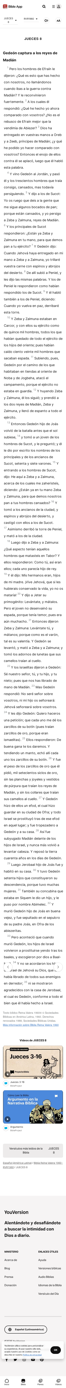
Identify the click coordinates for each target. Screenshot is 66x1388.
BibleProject (16, 1086)
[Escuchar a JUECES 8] (46, 20)
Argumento (20, 1126)
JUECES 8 (8, 20)
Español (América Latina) (17, 1163)
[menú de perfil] (56, 6)
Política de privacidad (32, 1354)
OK (55, 1349)
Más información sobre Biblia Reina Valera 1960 (31, 1025)
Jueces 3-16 (20, 1081)
